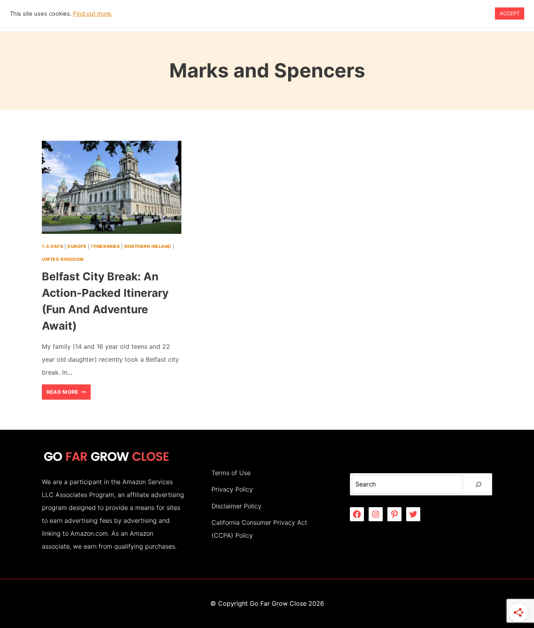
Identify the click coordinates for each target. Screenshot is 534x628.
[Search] (478, 484)
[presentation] (111, 187)
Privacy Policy (232, 489)
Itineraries (105, 246)
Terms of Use (231, 473)
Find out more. (93, 13)
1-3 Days (52, 246)
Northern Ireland (147, 246)
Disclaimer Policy (236, 506)
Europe (77, 246)
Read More (69, 394)
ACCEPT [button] (510, 13)
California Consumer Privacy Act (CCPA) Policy (259, 529)
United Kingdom (63, 259)
